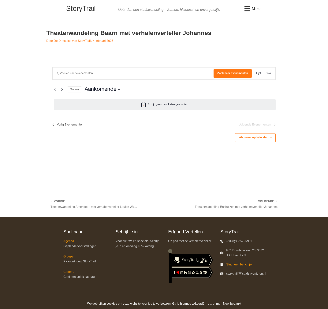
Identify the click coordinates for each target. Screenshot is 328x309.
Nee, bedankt (232, 303)
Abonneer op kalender (253, 137)
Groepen (69, 256)
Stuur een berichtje (239, 264)
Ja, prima (214, 303)
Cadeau (68, 271)
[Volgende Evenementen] (62, 89)
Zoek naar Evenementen (232, 73)
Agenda (68, 241)
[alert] (165, 104)
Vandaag (74, 89)
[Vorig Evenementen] (54, 89)
